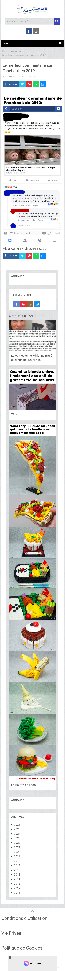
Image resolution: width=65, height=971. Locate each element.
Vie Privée (11, 933)
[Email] (37, 304)
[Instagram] (30, 304)
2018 (17, 861)
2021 (17, 847)
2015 (17, 874)
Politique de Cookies (21, 948)
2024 (17, 833)
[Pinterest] (23, 304)
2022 (17, 843)
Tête (14, 414)
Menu (7, 43)
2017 (17, 865)
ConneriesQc (10, 76)
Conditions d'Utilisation (24, 918)
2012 (17, 888)
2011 (17, 892)
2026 (17, 824)
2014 (17, 879)
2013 (17, 883)
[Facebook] (16, 304)
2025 (17, 829)
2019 (17, 856)
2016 (17, 870)
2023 (17, 838)
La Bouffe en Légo (23, 785)
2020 (17, 852)
